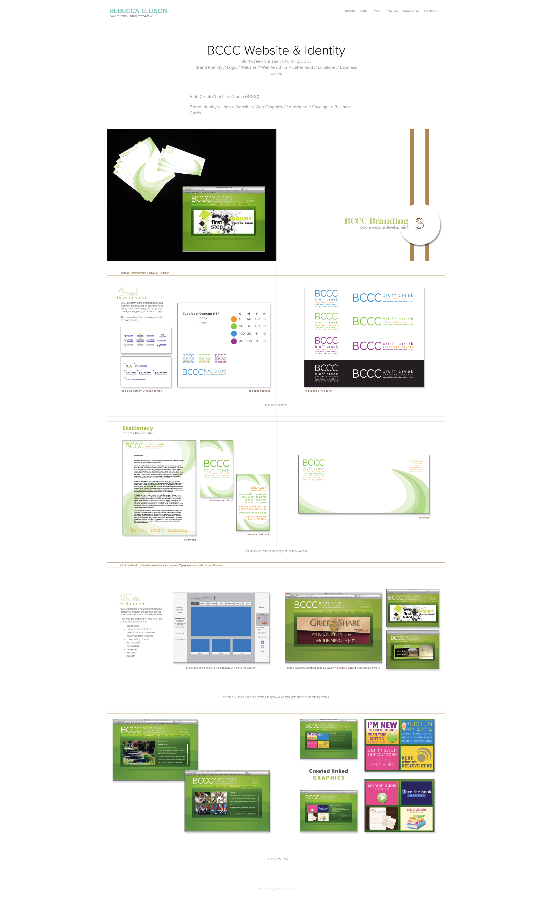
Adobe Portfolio (283, 889)
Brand (350, 11)
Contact (431, 11)
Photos (392, 11)
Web (377, 11)
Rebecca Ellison (139, 11)
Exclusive (411, 11)
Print (364, 11)
